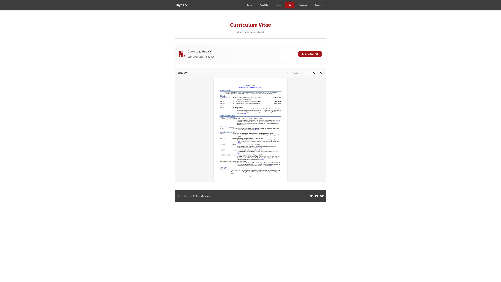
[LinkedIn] (316, 196)
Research (303, 5)
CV (290, 5)
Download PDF (311, 53)
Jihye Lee (181, 5)
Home (249, 5)
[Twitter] (311, 196)
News (278, 5)
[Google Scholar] (322, 196)
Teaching (319, 5)
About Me (264, 5)
